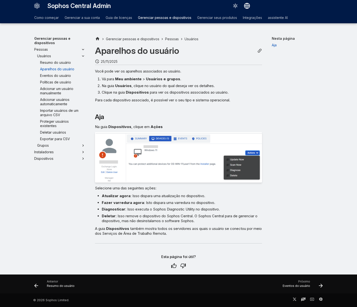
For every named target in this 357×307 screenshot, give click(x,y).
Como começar (46, 18)
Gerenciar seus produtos (217, 18)
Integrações (252, 18)
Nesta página (283, 38)
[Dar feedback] (321, 300)
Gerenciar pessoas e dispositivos (164, 18)
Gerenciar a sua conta (82, 18)
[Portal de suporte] (303, 300)
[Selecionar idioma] (247, 6)
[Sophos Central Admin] (37, 6)
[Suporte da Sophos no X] (294, 300)
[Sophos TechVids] (312, 300)
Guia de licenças (119, 18)
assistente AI (278, 18)
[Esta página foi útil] (174, 266)
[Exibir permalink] (259, 50)
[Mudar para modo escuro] (235, 6)
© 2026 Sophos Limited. (51, 300)
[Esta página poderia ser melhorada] (183, 266)
